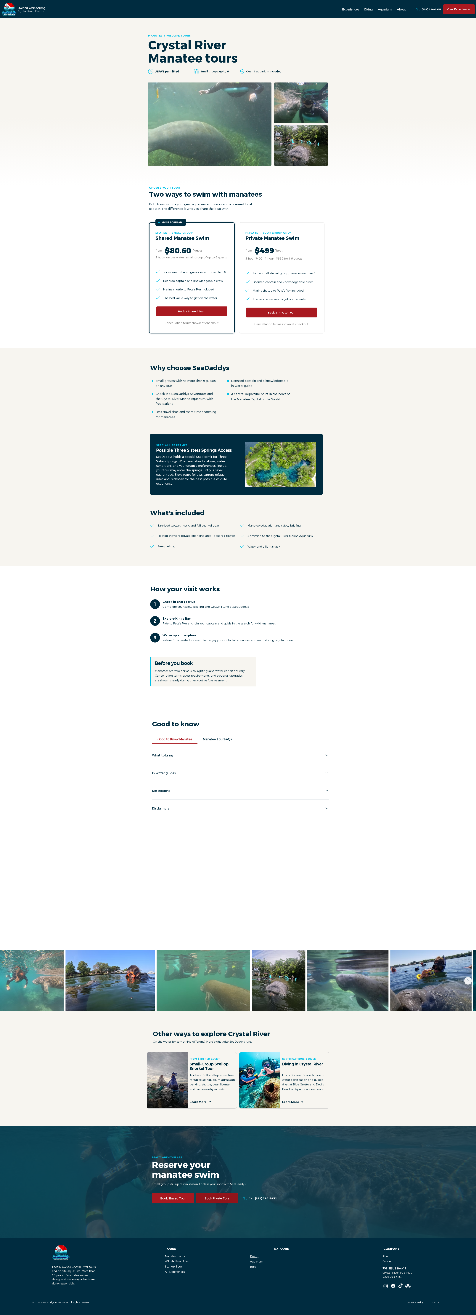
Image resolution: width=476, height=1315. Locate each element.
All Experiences (175, 1271)
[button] (350, 9)
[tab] (174, 739)
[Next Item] (468, 981)
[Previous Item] (8, 981)
